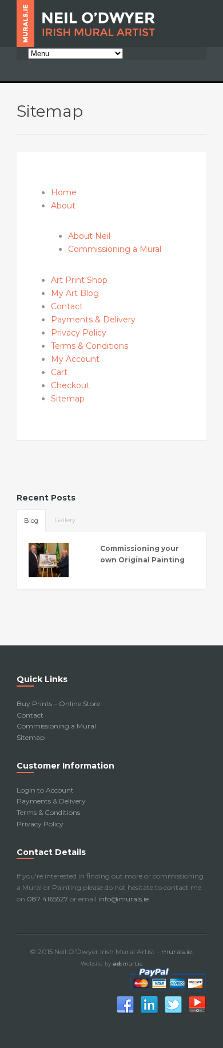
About (63, 205)
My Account (75, 359)
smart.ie (128, 963)
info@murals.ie (123, 899)
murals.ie (176, 951)
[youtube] (197, 1011)
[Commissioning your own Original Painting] (57, 560)
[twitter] (173, 1011)
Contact (67, 306)
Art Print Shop (79, 280)
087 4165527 (47, 899)
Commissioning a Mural (114, 249)
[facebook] (125, 1011)
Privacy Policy (78, 333)
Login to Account (45, 790)
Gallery (65, 520)
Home (64, 192)
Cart (59, 372)
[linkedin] (149, 1011)
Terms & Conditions (89, 346)
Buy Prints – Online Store (58, 703)
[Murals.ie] (111, 23)
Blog (31, 521)
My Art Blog (75, 293)
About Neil (89, 236)
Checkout (70, 385)
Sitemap (68, 398)
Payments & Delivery (93, 319)
